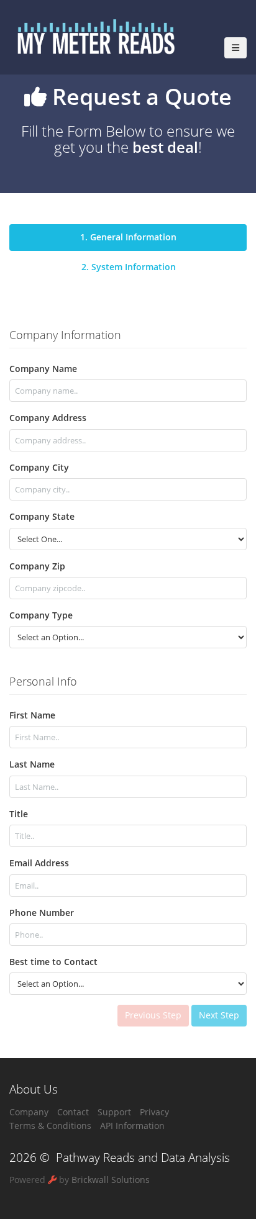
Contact (73, 1112)
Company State (42, 516)
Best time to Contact (53, 961)
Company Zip (37, 566)
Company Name (43, 368)
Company (28, 1112)
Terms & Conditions (50, 1125)
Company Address (47, 418)
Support (114, 1112)
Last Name (32, 764)
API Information (132, 1125)
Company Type (41, 615)
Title (18, 814)
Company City (39, 467)
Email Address (39, 863)
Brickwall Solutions (110, 1179)
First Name (32, 715)
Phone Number (41, 912)
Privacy (154, 1112)
